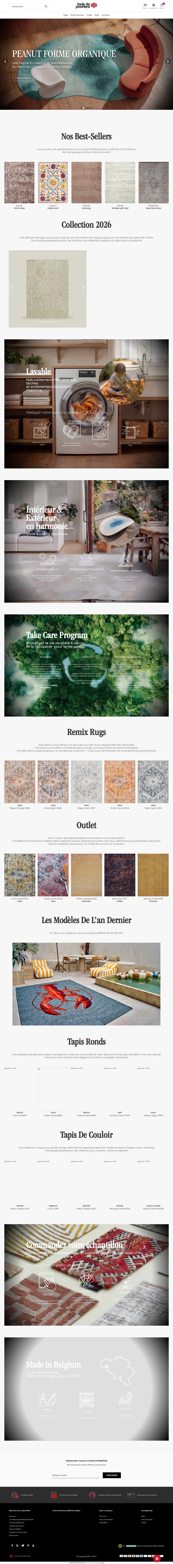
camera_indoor (157, 1558)
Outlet (89, 15)
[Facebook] (12, 1545)
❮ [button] (5, 61)
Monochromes (77, 15)
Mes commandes (106, 1519)
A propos (12, 1516)
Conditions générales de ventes (21, 1519)
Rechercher (46, 6)
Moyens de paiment (16, 1523)
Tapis (65, 15)
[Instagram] (17, 1545)
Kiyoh (103, 1563)
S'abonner (111, 1475)
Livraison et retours (16, 1526)
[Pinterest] (28, 1545)
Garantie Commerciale (18, 1532)
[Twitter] (23, 1545)
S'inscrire (102, 1516)
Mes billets (103, 1523)
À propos (106, 15)
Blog (97, 15)
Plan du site (13, 1535)
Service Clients (15, 1529)
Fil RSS (93, 1556)
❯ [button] (168, 61)
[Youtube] (33, 1545)
